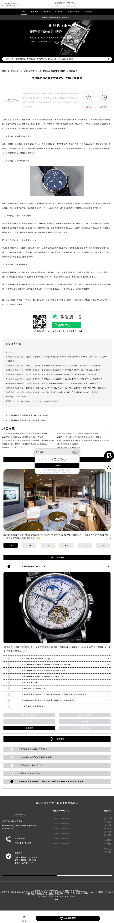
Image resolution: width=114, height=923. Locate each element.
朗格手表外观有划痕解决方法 (33, 688)
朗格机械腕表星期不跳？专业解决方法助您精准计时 (42, 676)
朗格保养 (7, 120)
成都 (103, 545)
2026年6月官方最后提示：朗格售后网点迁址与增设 (77, 433)
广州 (47, 545)
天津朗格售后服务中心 (15, 388)
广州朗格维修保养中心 (62, 834)
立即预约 (57, 466)
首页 (24, 11)
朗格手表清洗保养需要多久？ (33, 706)
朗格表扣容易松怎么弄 (31, 682)
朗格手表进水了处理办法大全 (14, 447)
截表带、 (109, 852)
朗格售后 (29, 722)
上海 (40, 71)
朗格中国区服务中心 (61, 811)
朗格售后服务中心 (65, 3)
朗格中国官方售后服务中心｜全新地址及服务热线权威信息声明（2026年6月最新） (55, 694)
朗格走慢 (29, 728)
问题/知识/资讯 (74, 12)
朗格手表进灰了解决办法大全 (68, 447)
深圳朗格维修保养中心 (62, 839)
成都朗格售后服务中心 (15, 392)
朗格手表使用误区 (29, 715)
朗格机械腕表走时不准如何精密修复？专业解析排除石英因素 (46, 664)
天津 (85, 545)
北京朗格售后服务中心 (15, 357)
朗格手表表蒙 (84, 728)
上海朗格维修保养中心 (62, 824)
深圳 (66, 545)
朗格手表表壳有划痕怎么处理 (33, 566)
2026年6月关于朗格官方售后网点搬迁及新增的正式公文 (79, 437)
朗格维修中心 (16, 71)
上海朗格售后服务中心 (18, 300)
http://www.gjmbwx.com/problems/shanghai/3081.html (36, 401)
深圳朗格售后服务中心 (15, 383)
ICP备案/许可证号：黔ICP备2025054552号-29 (57, 896)
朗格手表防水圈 (84, 715)
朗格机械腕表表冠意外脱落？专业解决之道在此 (28, 420)
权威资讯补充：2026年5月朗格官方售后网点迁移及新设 (24, 444)
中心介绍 (59, 12)
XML (57, 900)
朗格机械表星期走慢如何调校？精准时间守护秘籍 (29, 415)
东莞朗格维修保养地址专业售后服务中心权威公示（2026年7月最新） (49, 700)
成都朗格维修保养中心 (62, 844)
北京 (10, 545)
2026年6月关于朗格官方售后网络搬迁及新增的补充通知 (24, 433)
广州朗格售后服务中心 (15, 379)
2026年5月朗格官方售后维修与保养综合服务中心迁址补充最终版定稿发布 (31, 440)
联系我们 (88, 12)
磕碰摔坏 (109, 835)
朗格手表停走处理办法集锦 (68, 444)
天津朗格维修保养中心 (62, 829)
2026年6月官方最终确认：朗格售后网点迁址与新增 (22, 437)
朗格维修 (84, 722)
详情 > (39, 538)
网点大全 (46, 12)
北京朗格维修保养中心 (62, 819)
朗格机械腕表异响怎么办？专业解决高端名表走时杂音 (43, 670)
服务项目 (34, 12)
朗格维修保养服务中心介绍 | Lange (36, 659)
